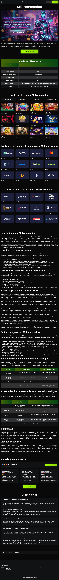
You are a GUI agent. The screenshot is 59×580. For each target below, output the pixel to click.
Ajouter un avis (51, 465)
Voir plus (29, 486)
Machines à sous (50, 99)
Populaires (6, 99)
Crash (36, 99)
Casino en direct (21, 99)
